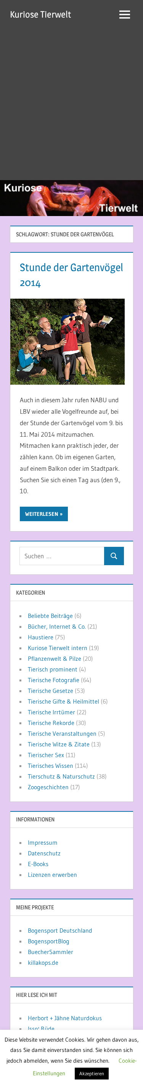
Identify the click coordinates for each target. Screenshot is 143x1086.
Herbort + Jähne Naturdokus (65, 1018)
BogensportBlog (48, 941)
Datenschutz (44, 853)
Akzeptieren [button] (91, 1073)
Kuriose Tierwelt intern (57, 648)
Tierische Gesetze (50, 690)
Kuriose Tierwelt (40, 14)
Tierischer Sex (46, 755)
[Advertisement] (71, 104)
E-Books (38, 864)
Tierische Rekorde (51, 723)
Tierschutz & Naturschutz (61, 776)
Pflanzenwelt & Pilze (54, 658)
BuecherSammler (50, 952)
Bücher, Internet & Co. (57, 626)
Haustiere (40, 637)
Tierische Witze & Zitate (59, 744)
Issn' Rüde (41, 1028)
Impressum (43, 842)
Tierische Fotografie (53, 680)
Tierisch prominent (52, 669)
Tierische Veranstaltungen (62, 733)
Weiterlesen (41, 513)
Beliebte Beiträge (50, 615)
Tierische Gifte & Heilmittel (63, 701)
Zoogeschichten (48, 787)
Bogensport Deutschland (60, 930)
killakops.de (43, 962)
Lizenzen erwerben (52, 874)
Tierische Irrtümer (51, 712)
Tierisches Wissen (50, 765)
